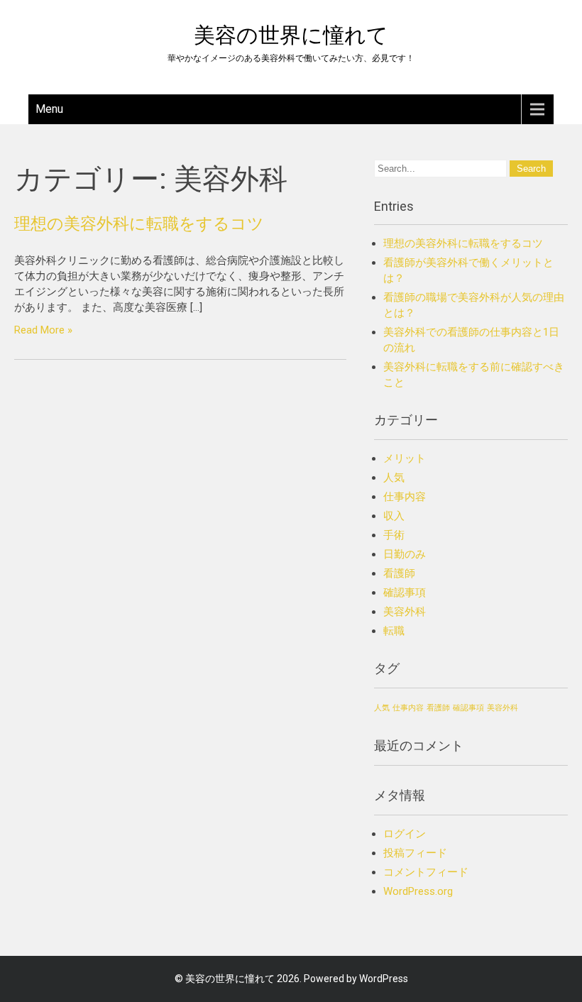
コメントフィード (425, 872)
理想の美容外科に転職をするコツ (139, 223)
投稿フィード (415, 853)
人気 (394, 477)
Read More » (43, 330)
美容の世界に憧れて (291, 35)
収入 (394, 516)
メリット (404, 458)
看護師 (399, 573)
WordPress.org (418, 891)
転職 (394, 630)
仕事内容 (404, 496)
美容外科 (404, 611)
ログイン (404, 833)
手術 (394, 535)
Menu (49, 109)
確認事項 (404, 592)
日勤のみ (404, 554)
